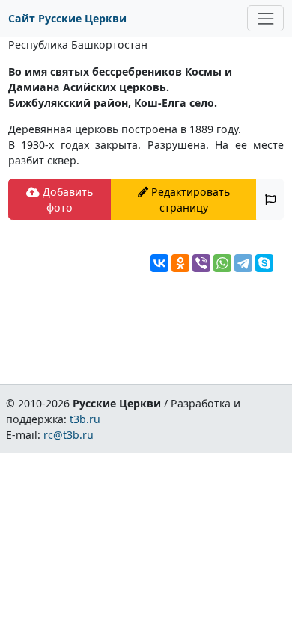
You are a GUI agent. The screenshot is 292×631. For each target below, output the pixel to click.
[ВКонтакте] (159, 263)
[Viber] (201, 263)
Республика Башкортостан (77, 44)
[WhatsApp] (222, 263)
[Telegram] (243, 263)
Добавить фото (66, 200)
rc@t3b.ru (68, 435)
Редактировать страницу (189, 200)
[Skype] (264, 263)
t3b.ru (85, 419)
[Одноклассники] (180, 263)
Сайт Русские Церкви (67, 18)
